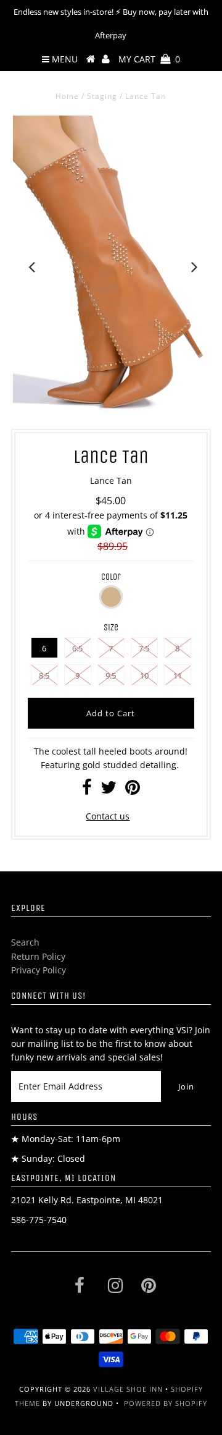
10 (144, 675)
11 (177, 675)
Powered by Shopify (165, 1403)
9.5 (110, 675)
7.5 (144, 648)
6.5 (77, 648)
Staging (102, 96)
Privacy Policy (38, 970)
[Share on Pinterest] (132, 790)
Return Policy (38, 956)
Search (25, 942)
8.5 (44, 675)
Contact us (108, 816)
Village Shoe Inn (128, 1389)
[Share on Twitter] (109, 790)
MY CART (149, 59)
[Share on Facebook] (87, 790)
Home (67, 96)
